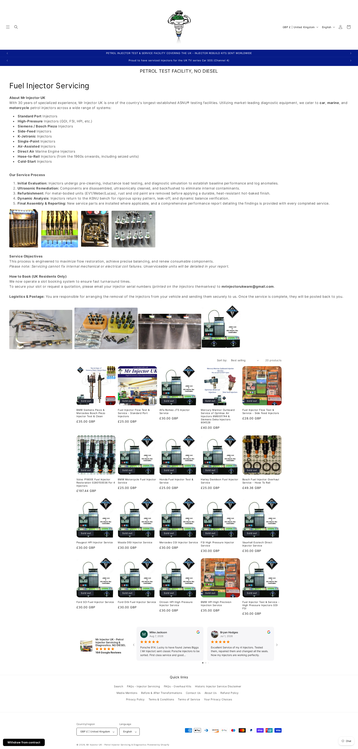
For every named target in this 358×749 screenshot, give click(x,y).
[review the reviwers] (198, 632)
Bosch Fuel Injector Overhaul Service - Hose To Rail (260, 481)
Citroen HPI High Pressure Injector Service (176, 604)
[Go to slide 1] (202, 663)
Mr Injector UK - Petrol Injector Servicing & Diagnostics (116, 745)
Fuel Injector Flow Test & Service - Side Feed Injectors (260, 411)
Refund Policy (229, 693)
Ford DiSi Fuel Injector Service (137, 602)
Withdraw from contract (23, 742)
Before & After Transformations (161, 693)
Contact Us (193, 693)
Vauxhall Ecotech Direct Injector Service (257, 544)
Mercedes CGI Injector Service (178, 542)
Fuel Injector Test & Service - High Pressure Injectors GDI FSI (261, 605)
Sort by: (222, 360)
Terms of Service (189, 699)
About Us (211, 693)
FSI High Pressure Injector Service (217, 544)
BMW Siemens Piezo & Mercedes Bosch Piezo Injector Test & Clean (90, 413)
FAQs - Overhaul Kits (177, 686)
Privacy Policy (135, 699)
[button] (8, 27)
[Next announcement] (351, 53)
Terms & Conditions (161, 699)
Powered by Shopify (158, 745)
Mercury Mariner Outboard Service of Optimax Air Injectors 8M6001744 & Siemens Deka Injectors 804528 (218, 416)
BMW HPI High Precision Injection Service (216, 604)
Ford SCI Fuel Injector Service (95, 602)
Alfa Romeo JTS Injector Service (174, 411)
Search (118, 686)
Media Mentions (127, 693)
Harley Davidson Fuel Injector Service (219, 481)
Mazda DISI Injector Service (135, 542)
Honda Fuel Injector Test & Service (176, 481)
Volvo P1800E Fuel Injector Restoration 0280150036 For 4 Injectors (95, 482)
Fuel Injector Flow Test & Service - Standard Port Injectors (134, 413)
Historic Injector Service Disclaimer (218, 686)
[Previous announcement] (7, 53)
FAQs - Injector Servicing (143, 686)
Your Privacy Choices (218, 699)
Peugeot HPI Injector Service (94, 542)
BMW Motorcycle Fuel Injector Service (137, 481)
